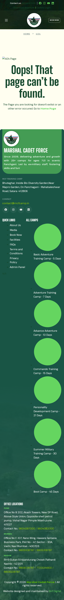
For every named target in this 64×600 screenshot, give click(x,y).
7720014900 (44, 567)
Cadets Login (43, 7)
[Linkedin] (52, 3)
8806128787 (26, 567)
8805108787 (26, 550)
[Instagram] (44, 3)
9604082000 (45, 528)
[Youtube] (48, 3)
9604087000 (29, 3)
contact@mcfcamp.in (15, 203)
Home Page (48, 108)
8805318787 (44, 550)
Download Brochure (24, 7)
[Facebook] (40, 3)
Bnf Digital (55, 591)
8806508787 (12, 572)
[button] (13, 20)
